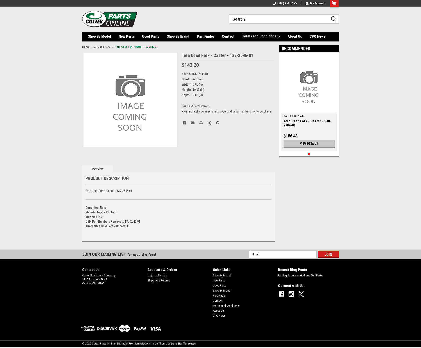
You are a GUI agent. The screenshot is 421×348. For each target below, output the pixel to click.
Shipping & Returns (159, 280)
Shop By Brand (178, 36)
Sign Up (162, 275)
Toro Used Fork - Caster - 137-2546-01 (136, 47)
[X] (209, 123)
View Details (309, 143)
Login (151, 275)
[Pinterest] (217, 123)
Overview (97, 168)
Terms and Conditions (259, 36)
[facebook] (281, 294)
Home (85, 47)
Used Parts (150, 36)
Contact (228, 36)
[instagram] (291, 294)
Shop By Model (99, 36)
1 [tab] (309, 154)
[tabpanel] (309, 103)
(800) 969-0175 (287, 3)
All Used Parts (102, 47)
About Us (295, 36)
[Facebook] (184, 123)
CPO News (317, 36)
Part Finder (205, 36)
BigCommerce (149, 343)
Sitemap (122, 343)
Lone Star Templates (183, 343)
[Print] (201, 123)
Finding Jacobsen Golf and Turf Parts (300, 275)
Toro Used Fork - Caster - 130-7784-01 (307, 123)
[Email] (192, 123)
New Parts (126, 36)
